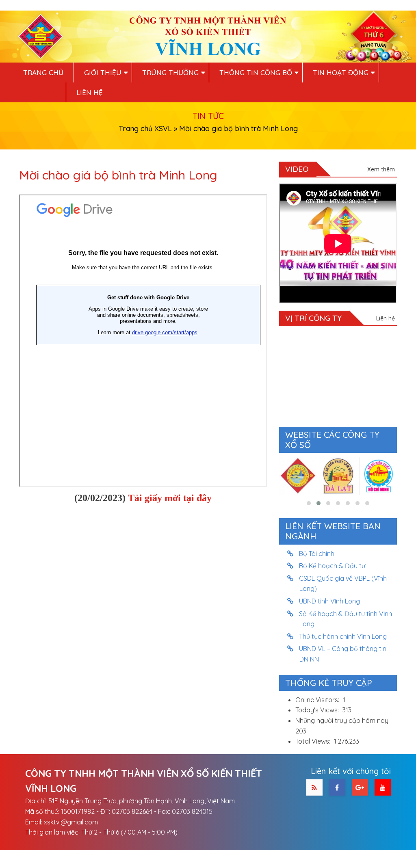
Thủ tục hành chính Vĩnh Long (343, 636)
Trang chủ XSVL (145, 128)
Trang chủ (43, 72)
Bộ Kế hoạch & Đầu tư (332, 566)
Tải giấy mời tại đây (170, 498)
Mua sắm (39, 92)
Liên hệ (89, 92)
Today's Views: (317, 710)
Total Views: (313, 741)
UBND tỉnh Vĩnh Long (329, 601)
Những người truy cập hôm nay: (343, 720)
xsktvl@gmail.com (71, 822)
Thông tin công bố (255, 72)
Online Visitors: (318, 700)
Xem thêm (381, 169)
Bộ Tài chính (316, 553)
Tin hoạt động (340, 72)
